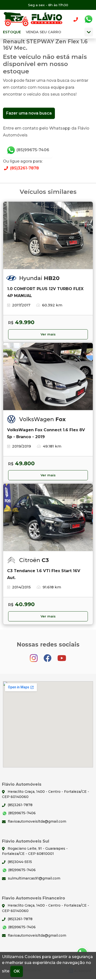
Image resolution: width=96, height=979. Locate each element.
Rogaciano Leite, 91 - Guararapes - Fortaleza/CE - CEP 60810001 (35, 851)
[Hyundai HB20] (48, 235)
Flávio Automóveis (34, 19)
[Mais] (88, 32)
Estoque (12, 32)
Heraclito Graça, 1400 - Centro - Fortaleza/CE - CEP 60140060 (45, 794)
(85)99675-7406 (32, 150)
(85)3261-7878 (24, 168)
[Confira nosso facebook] (48, 655)
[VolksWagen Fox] (48, 376)
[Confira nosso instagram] (34, 655)
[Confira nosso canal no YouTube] (62, 655)
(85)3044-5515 (19, 862)
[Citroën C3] (48, 517)
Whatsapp (88, 19)
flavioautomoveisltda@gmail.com (36, 821)
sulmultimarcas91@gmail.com (33, 878)
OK (17, 971)
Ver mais (48, 334)
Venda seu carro (43, 32)
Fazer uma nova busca (29, 113)
